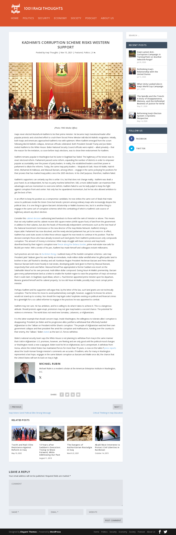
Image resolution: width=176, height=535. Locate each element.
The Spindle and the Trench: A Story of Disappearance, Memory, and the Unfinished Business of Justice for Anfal (150, 100)
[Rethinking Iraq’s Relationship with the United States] (132, 71)
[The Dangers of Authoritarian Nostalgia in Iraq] (79, 433)
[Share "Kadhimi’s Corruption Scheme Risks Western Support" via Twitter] (67, 394)
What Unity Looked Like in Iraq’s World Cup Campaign (150, 85)
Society (76, 18)
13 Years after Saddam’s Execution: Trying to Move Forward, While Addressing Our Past (50, 449)
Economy (60, 18)
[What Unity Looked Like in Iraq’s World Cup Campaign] (132, 85)
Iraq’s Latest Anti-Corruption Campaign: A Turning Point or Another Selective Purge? (149, 56)
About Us (107, 18)
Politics (28, 18)
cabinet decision (34, 218)
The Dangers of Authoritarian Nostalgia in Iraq (79, 447)
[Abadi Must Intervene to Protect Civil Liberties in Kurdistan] (107, 433)
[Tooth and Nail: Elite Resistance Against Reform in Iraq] (24, 433)
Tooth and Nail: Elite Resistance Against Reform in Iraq (22, 447)
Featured (79, 52)
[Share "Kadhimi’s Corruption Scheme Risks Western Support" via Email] (78, 394)
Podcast (91, 18)
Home (15, 18)
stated (46, 331)
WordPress (55, 531)
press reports (110, 348)
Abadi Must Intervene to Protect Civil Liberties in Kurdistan (107, 447)
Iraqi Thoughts (51, 52)
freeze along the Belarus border (72, 244)
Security (44, 18)
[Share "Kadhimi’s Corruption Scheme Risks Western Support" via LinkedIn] (72, 394)
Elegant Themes (28, 531)
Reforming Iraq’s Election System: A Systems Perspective (149, 116)
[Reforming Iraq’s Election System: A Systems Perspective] (132, 115)
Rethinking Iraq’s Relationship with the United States (147, 71)
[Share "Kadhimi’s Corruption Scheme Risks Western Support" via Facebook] (61, 394)
